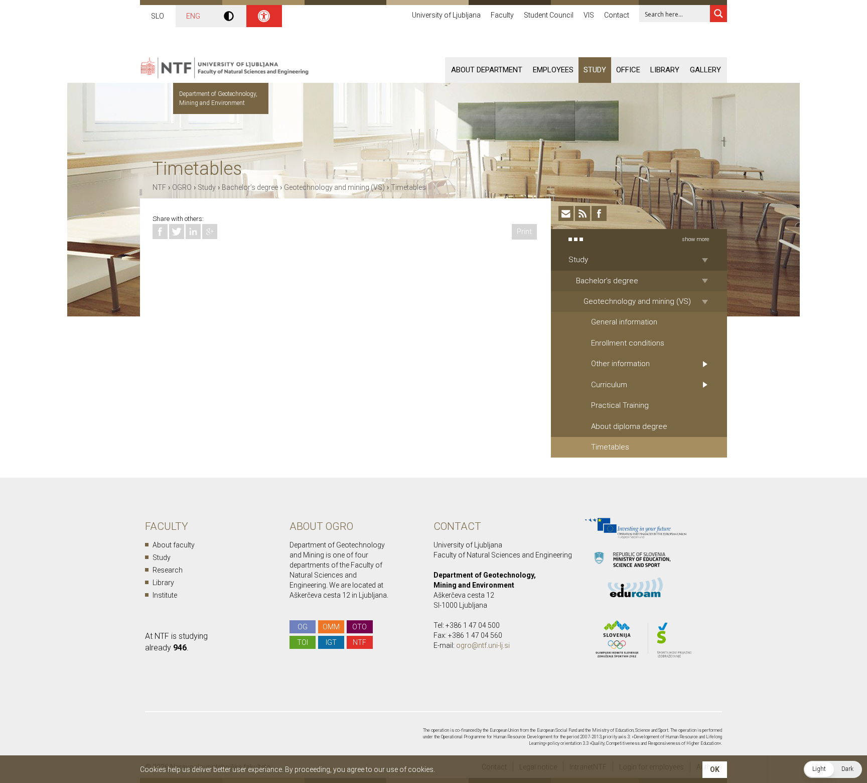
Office (628, 69)
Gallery (705, 69)
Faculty (502, 15)
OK (714, 769)
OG (303, 627)
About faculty (174, 545)
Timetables (408, 187)
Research (168, 570)
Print (524, 231)
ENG (193, 16)
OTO (359, 627)
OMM (331, 627)
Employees (553, 69)
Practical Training (620, 405)
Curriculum (609, 384)
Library (664, 69)
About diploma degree (629, 426)
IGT (331, 642)
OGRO (182, 187)
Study (595, 69)
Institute (165, 595)
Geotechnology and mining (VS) (334, 187)
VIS (589, 15)
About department (486, 69)
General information (624, 321)
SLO (157, 16)
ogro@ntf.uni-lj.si (483, 645)
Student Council (548, 15)
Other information (620, 363)
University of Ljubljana (446, 15)
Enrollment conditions (627, 343)
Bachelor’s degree (250, 187)
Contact (616, 15)
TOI (302, 642)
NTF (159, 187)
